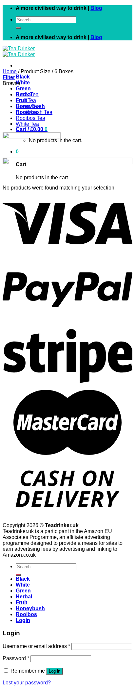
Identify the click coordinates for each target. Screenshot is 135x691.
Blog (96, 8)
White (23, 82)
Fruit (21, 602)
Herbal (24, 596)
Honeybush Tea (34, 112)
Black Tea (27, 94)
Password (16, 658)
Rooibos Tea (30, 118)
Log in (54, 671)
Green (23, 88)
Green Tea (28, 106)
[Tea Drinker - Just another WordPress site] (19, 51)
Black (23, 76)
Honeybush (30, 608)
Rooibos (26, 614)
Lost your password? (27, 682)
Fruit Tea (26, 100)
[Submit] (18, 28)
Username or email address (36, 646)
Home (10, 71)
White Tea (27, 124)
